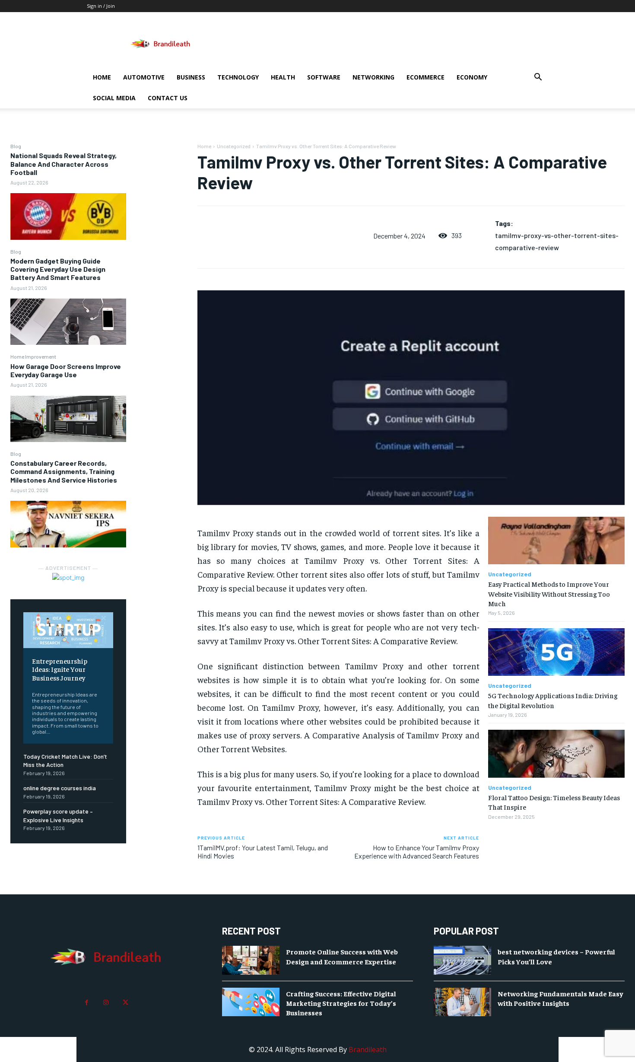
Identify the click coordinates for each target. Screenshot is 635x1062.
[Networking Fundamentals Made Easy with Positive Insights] (462, 1002)
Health (283, 77)
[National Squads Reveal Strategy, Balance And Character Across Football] (68, 216)
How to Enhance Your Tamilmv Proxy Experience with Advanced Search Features (416, 851)
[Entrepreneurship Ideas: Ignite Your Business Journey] (68, 630)
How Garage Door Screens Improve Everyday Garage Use (65, 370)
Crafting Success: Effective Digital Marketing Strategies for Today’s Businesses (341, 1003)
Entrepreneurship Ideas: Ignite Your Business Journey (59, 668)
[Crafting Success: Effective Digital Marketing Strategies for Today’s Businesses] (250, 1002)
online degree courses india (59, 788)
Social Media (114, 98)
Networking (373, 77)
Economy (472, 77)
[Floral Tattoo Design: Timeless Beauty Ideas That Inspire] (556, 754)
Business (191, 77)
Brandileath (368, 1049)
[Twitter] (125, 1002)
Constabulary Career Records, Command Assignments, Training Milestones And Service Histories (63, 471)
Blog (15, 146)
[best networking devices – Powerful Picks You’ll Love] (462, 960)
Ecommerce (425, 77)
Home (102, 77)
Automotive (144, 77)
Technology (238, 77)
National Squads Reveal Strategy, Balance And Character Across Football (63, 163)
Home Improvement (33, 356)
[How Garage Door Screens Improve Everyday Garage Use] (68, 419)
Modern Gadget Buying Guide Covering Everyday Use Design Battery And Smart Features (57, 269)
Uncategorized (234, 146)
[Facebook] (86, 1002)
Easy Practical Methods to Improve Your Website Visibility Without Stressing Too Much (549, 593)
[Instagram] (106, 1002)
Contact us (167, 98)
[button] (537, 78)
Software (323, 77)
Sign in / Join (101, 6)
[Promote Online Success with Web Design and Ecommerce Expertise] (250, 960)
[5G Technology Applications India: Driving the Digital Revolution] (556, 652)
